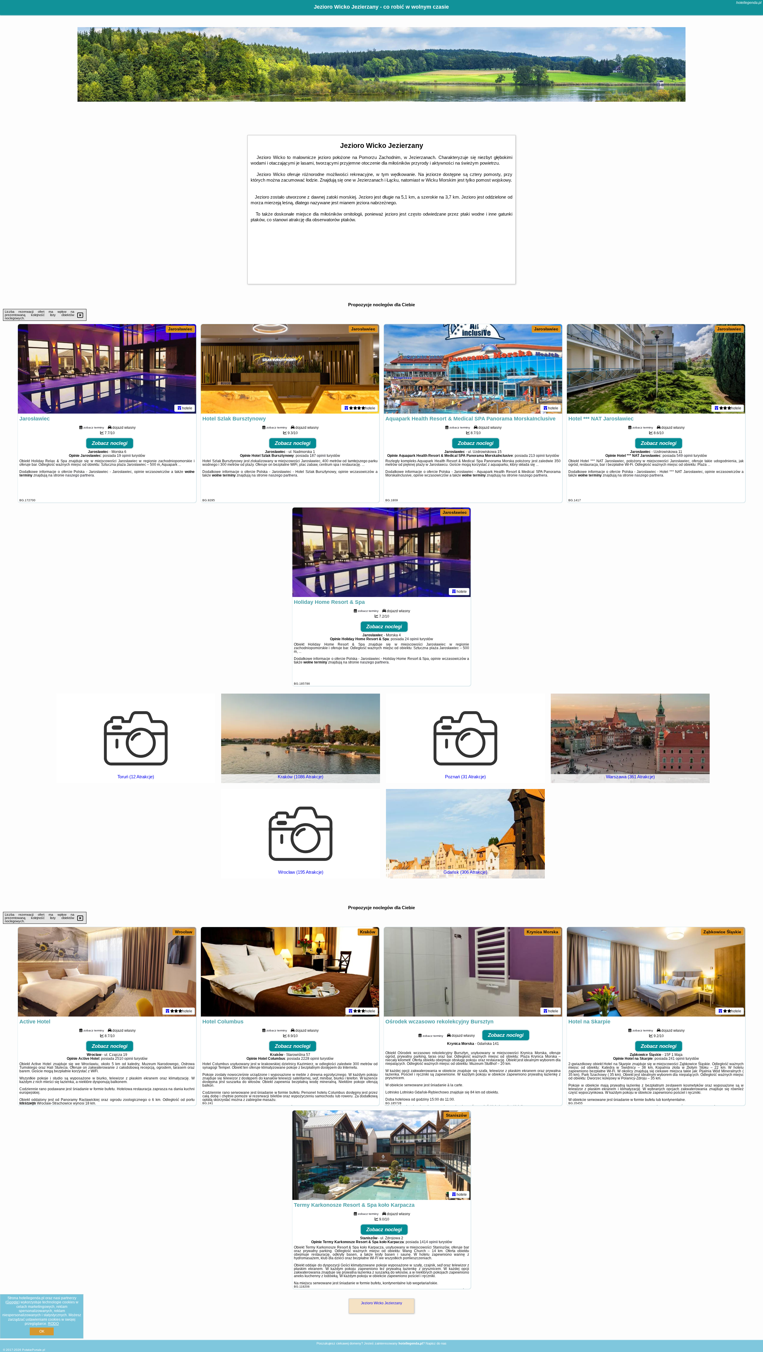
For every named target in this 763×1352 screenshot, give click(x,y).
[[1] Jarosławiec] (107, 369)
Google (12, 1302)
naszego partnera (79, 475)
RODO (53, 1324)
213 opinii (537, 456)
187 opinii (318, 456)
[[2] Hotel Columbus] (290, 972)
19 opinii (124, 456)
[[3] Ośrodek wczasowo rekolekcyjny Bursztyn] (473, 972)
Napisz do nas (436, 1343)
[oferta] (179, 408)
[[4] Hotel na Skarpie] (656, 972)
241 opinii (677, 1058)
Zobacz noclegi (110, 443)
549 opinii (685, 456)
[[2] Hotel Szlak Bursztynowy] (290, 369)
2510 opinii (124, 1058)
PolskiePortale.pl (33, 1349)
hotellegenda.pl (749, 3)
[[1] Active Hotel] (107, 972)
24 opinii (412, 639)
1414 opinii (429, 1242)
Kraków (367, 931)
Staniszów (456, 1115)
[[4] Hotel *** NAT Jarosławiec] (656, 369)
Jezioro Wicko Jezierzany (381, 1303)
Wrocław (183, 931)
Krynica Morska (542, 931)
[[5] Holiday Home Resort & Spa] (381, 552)
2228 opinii (310, 1058)
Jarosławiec (180, 329)
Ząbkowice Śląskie (722, 931)
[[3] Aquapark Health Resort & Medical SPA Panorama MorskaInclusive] (473, 369)
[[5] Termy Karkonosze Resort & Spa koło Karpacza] (381, 1155)
